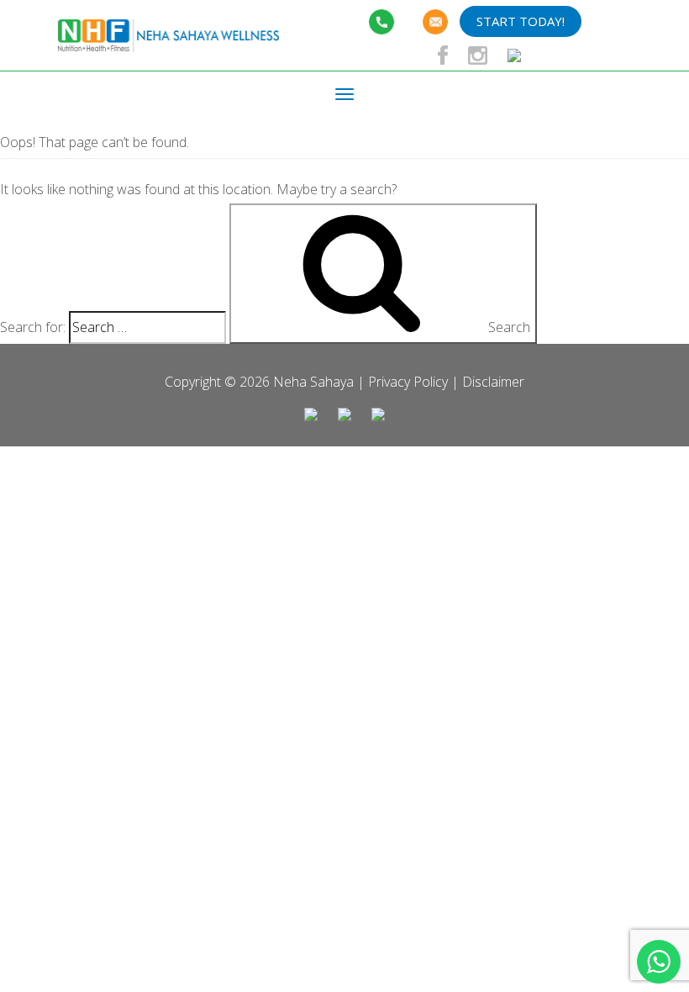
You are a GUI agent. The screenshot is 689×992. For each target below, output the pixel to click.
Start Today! (520, 21)
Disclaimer (493, 381)
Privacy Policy (408, 381)
